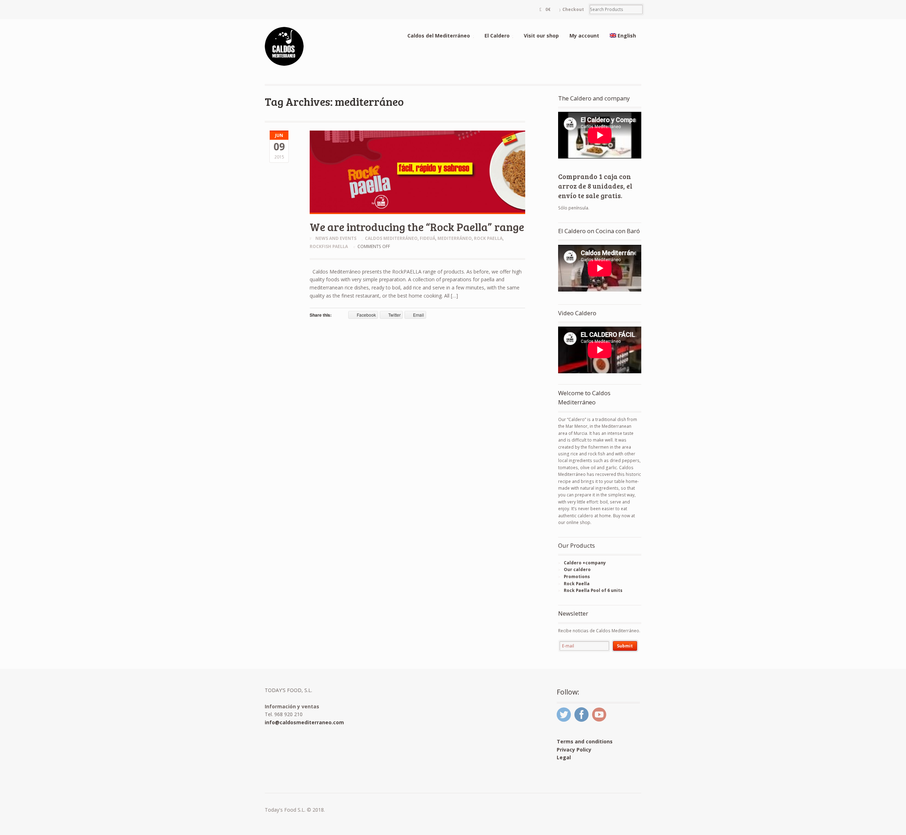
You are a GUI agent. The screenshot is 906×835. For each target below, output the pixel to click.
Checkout (573, 9)
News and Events (335, 238)
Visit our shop (541, 35)
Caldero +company (585, 563)
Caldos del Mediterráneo (438, 35)
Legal (564, 757)
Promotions (577, 577)
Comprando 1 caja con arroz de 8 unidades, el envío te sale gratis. (595, 186)
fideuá (427, 238)
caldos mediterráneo (391, 238)
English (627, 35)
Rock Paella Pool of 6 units (593, 590)
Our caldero (577, 569)
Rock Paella (488, 238)
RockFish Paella (329, 246)
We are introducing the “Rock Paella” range (417, 226)
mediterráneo (454, 238)
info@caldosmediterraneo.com (304, 722)
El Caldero (497, 35)
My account (584, 35)
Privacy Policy (574, 749)
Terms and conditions (585, 741)
